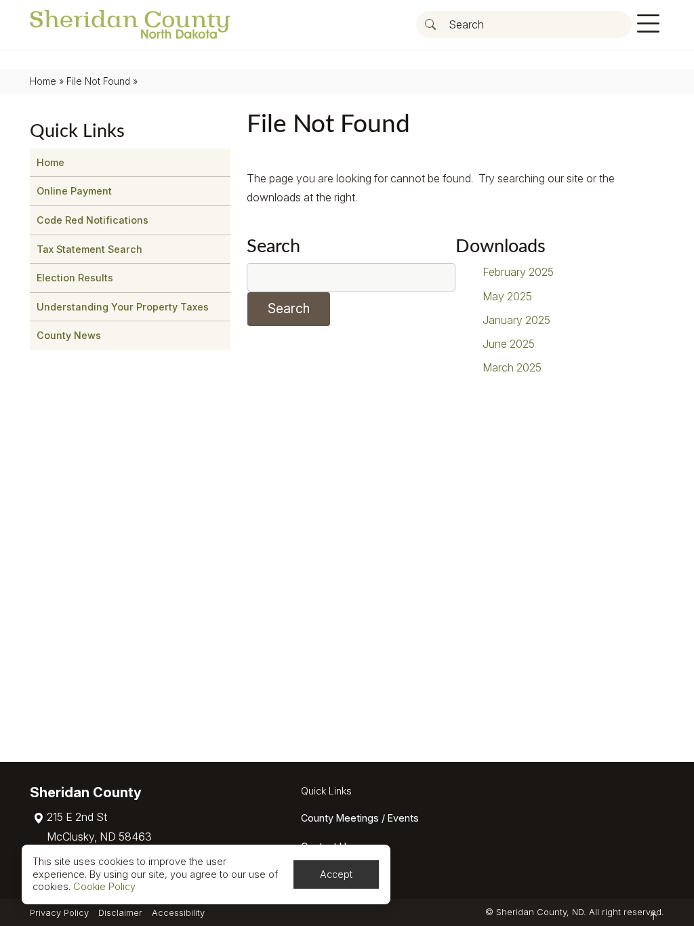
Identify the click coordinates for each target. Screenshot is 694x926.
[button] (430, 24)
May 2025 (507, 296)
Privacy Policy (59, 913)
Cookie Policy (104, 886)
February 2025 (518, 272)
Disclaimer (120, 913)
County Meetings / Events (360, 818)
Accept (336, 874)
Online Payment (74, 191)
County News (69, 335)
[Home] (130, 24)
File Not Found (98, 81)
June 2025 (509, 343)
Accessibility (178, 913)
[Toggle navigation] (648, 24)
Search (273, 246)
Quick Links (326, 791)
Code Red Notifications (92, 220)
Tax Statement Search (89, 249)
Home (43, 81)
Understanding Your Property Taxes (123, 307)
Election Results (75, 277)
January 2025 (516, 320)
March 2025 (512, 367)
